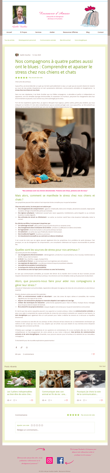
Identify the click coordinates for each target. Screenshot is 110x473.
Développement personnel (27, 40)
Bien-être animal (65, 40)
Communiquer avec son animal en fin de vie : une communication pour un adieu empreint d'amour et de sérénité (54, 392)
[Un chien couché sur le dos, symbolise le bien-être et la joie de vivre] (20, 379)
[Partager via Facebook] (16, 347)
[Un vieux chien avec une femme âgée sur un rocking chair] (55, 379)
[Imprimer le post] (27, 347)
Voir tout (102, 366)
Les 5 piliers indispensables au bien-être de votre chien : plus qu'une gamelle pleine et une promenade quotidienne (20, 392)
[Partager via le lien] (22, 347)
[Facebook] (60, 460)
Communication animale (48, 40)
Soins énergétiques (81, 40)
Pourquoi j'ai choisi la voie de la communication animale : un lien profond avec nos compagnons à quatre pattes (89, 392)
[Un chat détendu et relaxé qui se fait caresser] (89, 379)
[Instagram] (49, 460)
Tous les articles (9, 40)
